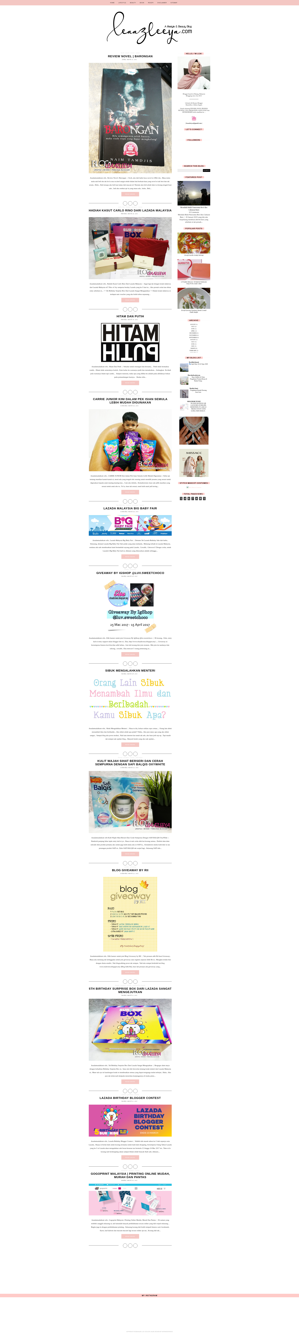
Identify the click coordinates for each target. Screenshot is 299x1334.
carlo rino (121, 207)
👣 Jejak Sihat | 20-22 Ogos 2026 (198, 364)
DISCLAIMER (162, 2)
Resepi (151, 2)
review (132, 53)
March (193, 348)
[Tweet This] (130, 203)
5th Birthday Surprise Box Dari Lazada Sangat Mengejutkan (130, 990)
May (192, 346)
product (134, 207)
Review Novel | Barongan (130, 56)
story (132, 313)
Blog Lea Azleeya (144, 1331)
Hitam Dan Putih (130, 316)
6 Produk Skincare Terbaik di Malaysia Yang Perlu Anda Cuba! (194, 283)
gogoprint (124, 1170)
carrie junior (124, 395)
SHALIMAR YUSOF (194, 401)
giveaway (135, 505)
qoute (128, 313)
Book (142, 2)
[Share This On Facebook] (125, 203)
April (193, 331)
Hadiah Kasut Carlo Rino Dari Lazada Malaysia (130, 210)
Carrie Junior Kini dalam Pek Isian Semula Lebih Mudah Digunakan (130, 400)
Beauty (133, 2)
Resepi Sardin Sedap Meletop (193, 255)
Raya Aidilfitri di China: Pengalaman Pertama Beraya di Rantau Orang (198, 379)
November (193, 335)
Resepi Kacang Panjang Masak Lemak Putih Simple (193, 311)
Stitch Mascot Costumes (194, 483)
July (192, 326)
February (193, 350)
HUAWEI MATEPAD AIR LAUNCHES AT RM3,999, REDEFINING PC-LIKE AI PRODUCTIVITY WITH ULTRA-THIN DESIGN (198, 407)
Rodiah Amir (194, 388)
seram (138, 53)
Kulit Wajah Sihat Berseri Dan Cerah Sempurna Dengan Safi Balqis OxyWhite (130, 762)
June (192, 328)
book (122, 53)
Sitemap (174, 2)
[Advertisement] (130, 1268)
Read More (130, 194)
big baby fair (120, 505)
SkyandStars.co (167, 1331)
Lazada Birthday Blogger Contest (130, 1098)
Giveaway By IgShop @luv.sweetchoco (130, 573)
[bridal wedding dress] (193, 476)
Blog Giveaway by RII (130, 870)
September (193, 337)
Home (112, 2)
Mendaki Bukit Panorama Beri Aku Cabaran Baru (193, 208)
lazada (128, 207)
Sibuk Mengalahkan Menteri (130, 670)
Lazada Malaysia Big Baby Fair (130, 508)
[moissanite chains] (193, 444)
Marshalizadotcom (194, 375)
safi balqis (139, 757)
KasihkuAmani (194, 362)
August (193, 324)
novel (127, 53)
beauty (120, 757)
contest (128, 505)
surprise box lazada (139, 985)
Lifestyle (122, 2)
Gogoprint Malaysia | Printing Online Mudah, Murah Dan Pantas (130, 1175)
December (192, 333)
